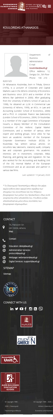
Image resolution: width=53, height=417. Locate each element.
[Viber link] (41, 310)
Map (11, 231)
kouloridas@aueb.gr (38, 68)
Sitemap (7, 273)
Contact (12, 238)
